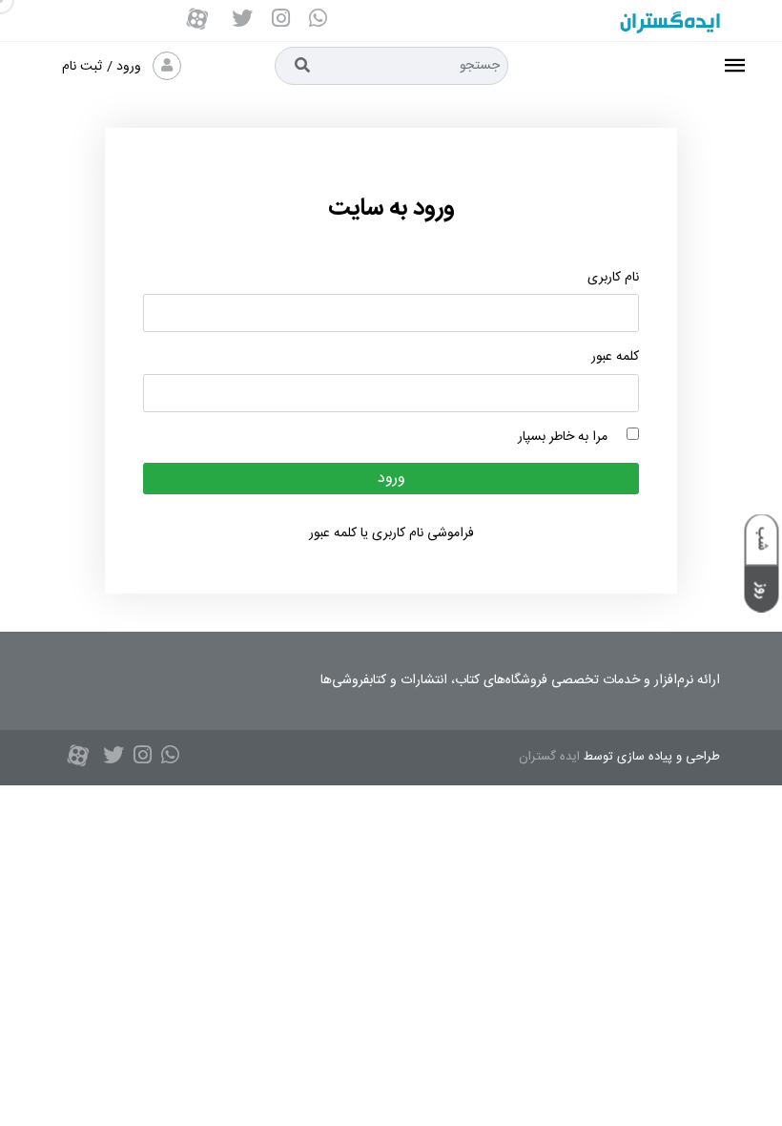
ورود (130, 66)
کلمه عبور (615, 357)
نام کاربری (613, 278)
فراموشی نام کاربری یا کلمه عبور (391, 534)
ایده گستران (549, 756)
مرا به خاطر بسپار (572, 437)
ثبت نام (82, 66)
